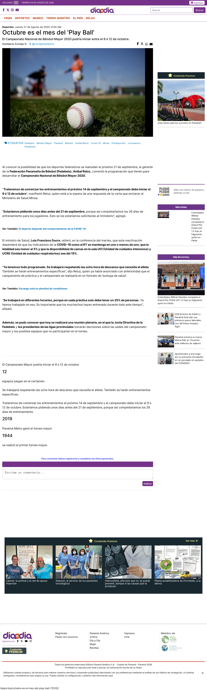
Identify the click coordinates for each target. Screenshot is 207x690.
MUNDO (38, 18)
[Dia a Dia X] (8, 10)
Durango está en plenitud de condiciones (43, 288)
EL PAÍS (78, 18)
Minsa (106, 143)
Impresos (129, 633)
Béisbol (69, 143)
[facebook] (17, 641)
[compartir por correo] (151, 43)
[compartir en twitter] (142, 43)
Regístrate (61, 633)
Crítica (93, 636)
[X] (21, 641)
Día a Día (95, 640)
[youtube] (26, 641)
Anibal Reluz (82, 143)
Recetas (94, 647)
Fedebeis (29, 143)
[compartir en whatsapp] (146, 43)
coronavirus (134, 143)
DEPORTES (22, 18)
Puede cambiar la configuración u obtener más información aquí (81, 675)
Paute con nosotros (66, 636)
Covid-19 (96, 143)
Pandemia (30, 146)
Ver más (190, 540)
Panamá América (99, 633)
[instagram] (31, 641)
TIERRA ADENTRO (58, 18)
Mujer (93, 644)
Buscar (200, 10)
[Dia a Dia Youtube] (17, 10)
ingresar (198, 2)
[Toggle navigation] (16, 2)
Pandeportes (118, 143)
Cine (126, 636)
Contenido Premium (184, 75)
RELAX (90, 18)
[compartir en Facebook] (138, 43)
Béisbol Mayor (44, 143)
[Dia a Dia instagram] (13, 10)
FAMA (8, 18)
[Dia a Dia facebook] (4, 10)
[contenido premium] (14, 650)
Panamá (58, 143)
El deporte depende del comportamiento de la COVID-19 (52, 228)
